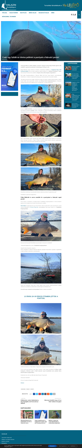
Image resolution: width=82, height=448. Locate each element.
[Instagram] (74, 14)
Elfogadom (52, 446)
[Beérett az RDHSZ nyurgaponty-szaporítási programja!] (68, 68)
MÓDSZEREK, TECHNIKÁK (9, 16)
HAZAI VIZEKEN (13, 12)
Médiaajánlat (4, 443)
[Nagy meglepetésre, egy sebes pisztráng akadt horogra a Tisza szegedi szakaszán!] (68, 96)
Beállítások (73, 446)
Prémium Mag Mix (34, 207)
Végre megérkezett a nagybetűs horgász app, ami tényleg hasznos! (41, 422)
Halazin (22, 382)
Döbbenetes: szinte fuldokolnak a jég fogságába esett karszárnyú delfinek (30, 401)
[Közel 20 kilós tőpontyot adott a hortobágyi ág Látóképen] (68, 105)
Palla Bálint (23, 205)
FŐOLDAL (4, 12)
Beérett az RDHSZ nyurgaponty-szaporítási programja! (76, 68)
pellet (28, 389)
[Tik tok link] (76, 14)
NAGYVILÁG (23, 12)
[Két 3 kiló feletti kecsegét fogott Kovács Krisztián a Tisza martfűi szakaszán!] (68, 75)
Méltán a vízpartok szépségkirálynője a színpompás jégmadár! (54, 422)
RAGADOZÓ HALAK (44, 12)
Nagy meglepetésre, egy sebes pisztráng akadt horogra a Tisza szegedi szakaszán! (76, 97)
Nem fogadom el (62, 446)
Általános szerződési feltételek (8, 439)
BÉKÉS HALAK (32, 12)
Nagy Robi (23, 389)
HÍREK (52, 12)
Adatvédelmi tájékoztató (7, 437)
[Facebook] (72, 14)
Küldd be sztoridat (5, 441)
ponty (32, 389)
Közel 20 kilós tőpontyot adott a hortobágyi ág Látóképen (76, 105)
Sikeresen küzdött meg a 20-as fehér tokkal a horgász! (52, 400)
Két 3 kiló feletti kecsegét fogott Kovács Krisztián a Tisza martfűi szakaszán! (76, 76)
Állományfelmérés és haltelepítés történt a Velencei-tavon (26, 422)
